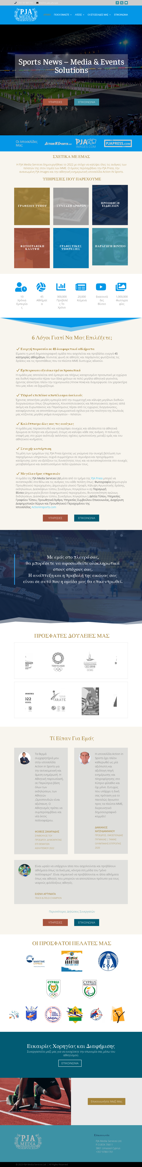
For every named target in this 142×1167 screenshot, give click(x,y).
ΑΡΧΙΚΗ (47, 14)
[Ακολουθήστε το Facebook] (117, 2)
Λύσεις (78, 14)
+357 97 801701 (25, 2)
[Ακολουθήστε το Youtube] (126, 2)
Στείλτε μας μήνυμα (48, 2)
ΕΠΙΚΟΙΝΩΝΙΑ (86, 102)
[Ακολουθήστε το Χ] (121, 2)
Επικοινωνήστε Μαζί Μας (106, 1101)
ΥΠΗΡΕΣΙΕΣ (55, 102)
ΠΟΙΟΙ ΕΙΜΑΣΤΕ (61, 14)
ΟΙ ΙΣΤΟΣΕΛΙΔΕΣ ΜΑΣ (98, 14)
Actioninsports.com (44, 507)
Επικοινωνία (121, 14)
